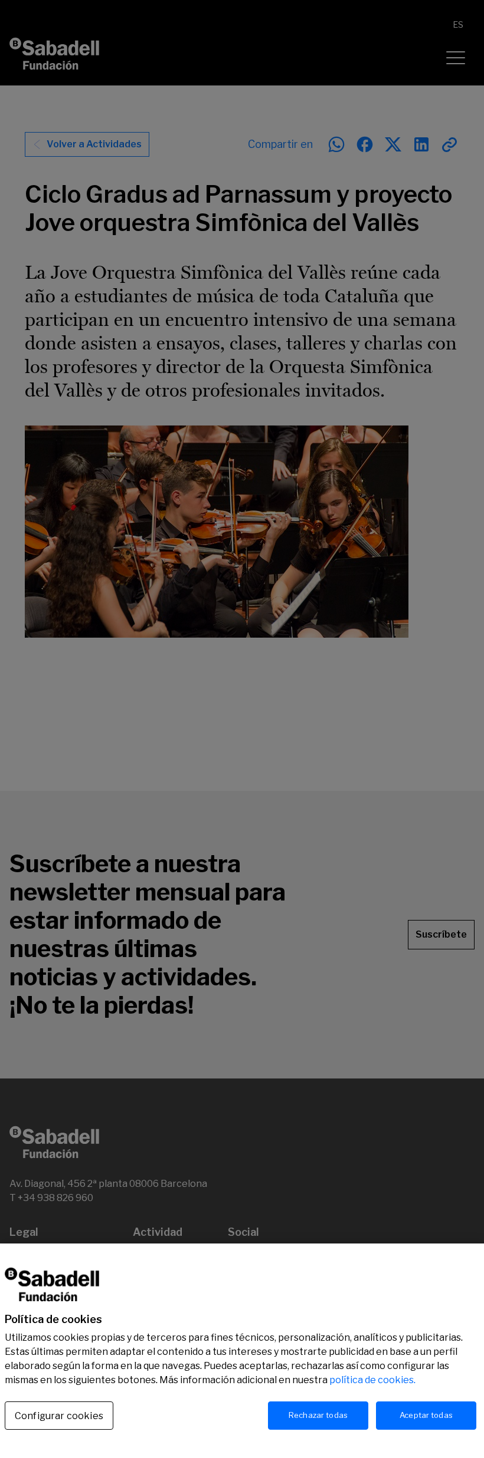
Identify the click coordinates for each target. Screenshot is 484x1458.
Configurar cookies (59, 1415)
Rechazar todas (318, 1415)
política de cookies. (372, 1380)
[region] (242, 1350)
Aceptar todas (426, 1415)
